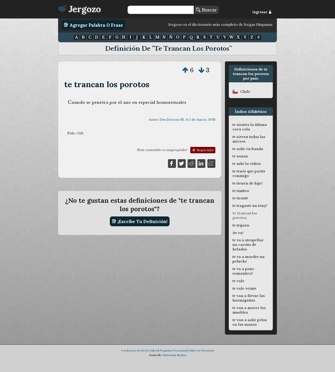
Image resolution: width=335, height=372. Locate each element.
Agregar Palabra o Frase (95, 25)
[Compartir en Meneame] (211, 163)
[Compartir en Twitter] (182, 163)
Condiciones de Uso (133, 350)
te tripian (240, 225)
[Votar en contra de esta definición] (201, 70)
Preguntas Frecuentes (173, 350)
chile (80, 133)
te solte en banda (247, 149)
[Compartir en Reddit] (192, 163)
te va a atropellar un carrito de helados (248, 244)
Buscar (208, 10)
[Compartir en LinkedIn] (201, 163)
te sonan (240, 156)
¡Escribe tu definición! (142, 221)
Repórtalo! (205, 150)
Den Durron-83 (172, 119)
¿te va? (238, 233)
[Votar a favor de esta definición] (185, 70)
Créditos (152, 350)
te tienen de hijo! (247, 183)
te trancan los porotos (106, 84)
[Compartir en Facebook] (172, 163)
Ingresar (260, 12)
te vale (238, 281)
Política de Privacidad (201, 350)
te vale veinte (244, 288)
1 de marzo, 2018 (202, 119)
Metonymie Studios (174, 355)
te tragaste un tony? (249, 206)
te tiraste (240, 198)
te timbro (240, 191)
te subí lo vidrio (246, 164)
